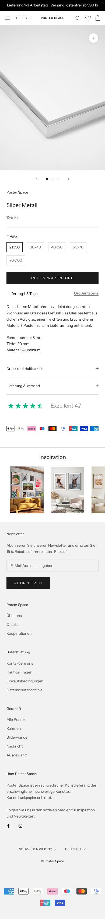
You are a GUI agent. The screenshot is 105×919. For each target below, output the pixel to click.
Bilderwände (16, 737)
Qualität (13, 624)
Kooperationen (19, 633)
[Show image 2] (52, 179)
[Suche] (77, 18)
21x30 (14, 247)
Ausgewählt (16, 755)
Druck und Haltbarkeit (24, 368)
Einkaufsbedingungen (24, 681)
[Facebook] (8, 825)
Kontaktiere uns (19, 663)
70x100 (15, 260)
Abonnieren (28, 583)
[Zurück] (37, 179)
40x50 (56, 247)
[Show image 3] (58, 179)
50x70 (78, 247)
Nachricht (14, 746)
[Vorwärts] (68, 179)
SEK (28, 18)
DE (18, 18)
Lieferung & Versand (23, 386)
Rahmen (13, 728)
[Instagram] (20, 825)
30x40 (35, 247)
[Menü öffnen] (7, 18)
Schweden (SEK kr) (35, 849)
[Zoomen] (93, 38)
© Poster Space (52, 861)
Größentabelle (86, 293)
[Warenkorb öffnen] (98, 18)
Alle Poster (15, 719)
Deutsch (73, 849)
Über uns (14, 615)
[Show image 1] (47, 179)
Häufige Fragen (19, 672)
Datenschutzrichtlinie (24, 690)
